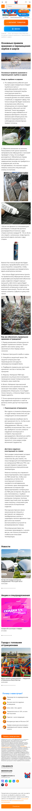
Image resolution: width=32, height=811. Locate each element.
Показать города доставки (11, 736)
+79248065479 (7, 766)
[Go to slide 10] (12, 685)
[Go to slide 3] (4, 635)
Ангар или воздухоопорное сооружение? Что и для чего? (11, 580)
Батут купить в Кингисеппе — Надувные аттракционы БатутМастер (15, 679)
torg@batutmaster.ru (8, 775)
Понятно (16, 806)
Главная (3, 33)
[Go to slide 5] (6, 635)
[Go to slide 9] (11, 635)
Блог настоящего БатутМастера (18, 33)
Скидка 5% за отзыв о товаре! (11, 628)
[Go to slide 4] (5, 635)
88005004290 (6, 771)
